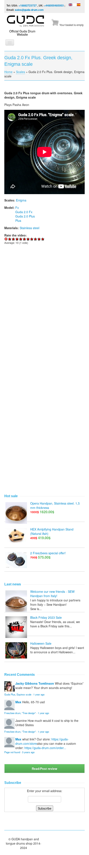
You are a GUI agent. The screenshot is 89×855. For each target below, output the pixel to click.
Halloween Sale (40, 643)
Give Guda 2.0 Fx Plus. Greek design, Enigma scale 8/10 (35, 239)
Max (18, 702)
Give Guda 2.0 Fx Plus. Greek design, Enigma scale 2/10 (13, 239)
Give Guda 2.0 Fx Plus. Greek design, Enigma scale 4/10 (21, 239)
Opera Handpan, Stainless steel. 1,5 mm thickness (55, 505)
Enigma (21, 200)
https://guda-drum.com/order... (45, 748)
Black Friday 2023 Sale (46, 617)
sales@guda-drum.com (29, 10)
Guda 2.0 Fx (23, 212)
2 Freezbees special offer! (48, 553)
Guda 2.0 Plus (25, 216)
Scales (20, 72)
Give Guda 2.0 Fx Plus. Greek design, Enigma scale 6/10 (28, 239)
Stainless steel (29, 228)
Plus (18, 220)
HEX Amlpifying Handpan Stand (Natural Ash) (51, 531)
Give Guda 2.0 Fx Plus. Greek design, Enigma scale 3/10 (17, 239)
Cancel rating (6, 239)
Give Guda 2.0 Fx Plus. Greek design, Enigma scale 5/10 (24, 239)
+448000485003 (54, 5)
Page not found (12, 752)
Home (8, 72)
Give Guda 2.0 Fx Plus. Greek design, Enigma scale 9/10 (39, 239)
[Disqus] (44, 308)
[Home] (26, 20)
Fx (17, 207)
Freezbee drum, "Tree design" (20, 713)
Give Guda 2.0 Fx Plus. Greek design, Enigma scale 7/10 (32, 239)
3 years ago (28, 752)
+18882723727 (28, 5)
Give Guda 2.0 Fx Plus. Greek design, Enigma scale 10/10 (43, 239)
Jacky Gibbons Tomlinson (34, 683)
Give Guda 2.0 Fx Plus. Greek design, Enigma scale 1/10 (10, 239)
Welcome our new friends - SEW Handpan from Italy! (52, 593)
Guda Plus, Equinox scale (17, 694)
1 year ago (38, 694)
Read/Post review (44, 768)
